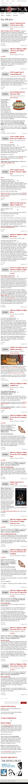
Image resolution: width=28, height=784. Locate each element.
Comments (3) (24, 449)
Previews (3, 306)
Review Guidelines (9, 725)
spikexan (12, 316)
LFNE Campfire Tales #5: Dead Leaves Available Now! (17, 138)
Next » (6, 698)
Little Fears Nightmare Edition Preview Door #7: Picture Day (18, 665)
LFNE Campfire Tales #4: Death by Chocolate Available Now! (18, 172)
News (2, 15)
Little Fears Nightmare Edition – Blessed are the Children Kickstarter (18, 51)
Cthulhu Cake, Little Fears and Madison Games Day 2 (18, 348)
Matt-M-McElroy (14, 97)
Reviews (8, 15)
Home (2, 1)
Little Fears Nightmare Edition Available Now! (18, 384)
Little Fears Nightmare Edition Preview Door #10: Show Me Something (18, 552)
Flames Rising (14, 9)
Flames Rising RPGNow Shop (8, 162)
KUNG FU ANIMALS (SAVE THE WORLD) (10, 31)
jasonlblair (3, 56)
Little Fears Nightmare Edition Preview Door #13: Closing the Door (18, 417)
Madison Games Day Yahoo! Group (16, 373)
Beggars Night (4, 295)
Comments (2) (24, 380)
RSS (11, 3)
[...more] (3, 43)
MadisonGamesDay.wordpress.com (11, 511)
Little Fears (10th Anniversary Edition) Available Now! (18, 204)
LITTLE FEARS (14, 367)
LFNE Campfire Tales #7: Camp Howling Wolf (17, 73)
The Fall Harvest (11, 297)
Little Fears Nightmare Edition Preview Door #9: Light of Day (18, 591)
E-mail (17, 5)
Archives (15, 15)
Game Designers (10, 133)
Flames (11, 29)
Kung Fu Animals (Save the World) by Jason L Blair (17, 24)
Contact (12, 1)
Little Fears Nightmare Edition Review (18, 311)
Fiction (15, 13)
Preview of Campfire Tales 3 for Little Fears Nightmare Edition (18, 269)
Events (3, 516)
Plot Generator (4, 3)
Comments (12, 5)
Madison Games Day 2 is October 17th (16, 483)
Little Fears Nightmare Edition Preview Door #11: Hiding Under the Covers (18, 521)
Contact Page (7, 751)
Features (8, 13)
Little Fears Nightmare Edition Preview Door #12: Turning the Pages (18, 454)
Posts (8, 5)
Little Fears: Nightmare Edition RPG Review (18, 235)
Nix (23, 238)
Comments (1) (24, 133)
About (7, 1)
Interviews (21, 13)
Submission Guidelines (21, 1)
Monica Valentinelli (14, 353)
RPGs (2, 264)
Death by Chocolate (5, 193)
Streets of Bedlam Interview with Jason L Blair (17, 93)
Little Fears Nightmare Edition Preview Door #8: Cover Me (18, 629)
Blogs (2, 13)
